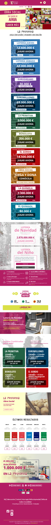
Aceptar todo (25, 263)
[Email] (12, 515)
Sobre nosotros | (11, 499)
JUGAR (7, 448)
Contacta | (19, 499)
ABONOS (20, 55)
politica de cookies (18, 261)
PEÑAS (33, 109)
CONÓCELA (25, 178)
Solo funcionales (25, 267)
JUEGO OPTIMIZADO (21, 109)
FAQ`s (26, 6)
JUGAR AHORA (25, 51)
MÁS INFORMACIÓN (11, 328)
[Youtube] (12, 512)
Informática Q (34, 523)
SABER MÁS (8, 409)
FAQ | (5, 499)
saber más (33, 284)
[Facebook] (8, 512)
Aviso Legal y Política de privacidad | (31, 499)
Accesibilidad (27, 502)
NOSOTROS (21, 6)
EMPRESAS (31, 55)
